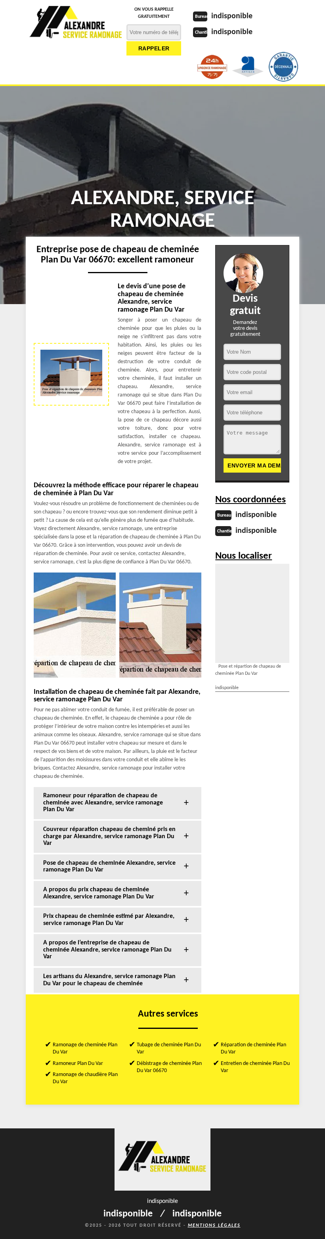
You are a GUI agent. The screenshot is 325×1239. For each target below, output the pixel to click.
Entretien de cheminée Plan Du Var (255, 1067)
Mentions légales (214, 1225)
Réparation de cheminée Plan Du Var (253, 1048)
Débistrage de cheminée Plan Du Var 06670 (169, 1067)
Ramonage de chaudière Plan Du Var (85, 1078)
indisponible (231, 16)
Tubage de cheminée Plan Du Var (169, 1048)
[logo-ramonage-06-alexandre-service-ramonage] (76, 26)
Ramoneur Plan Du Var (78, 1064)
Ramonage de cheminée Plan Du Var (85, 1048)
